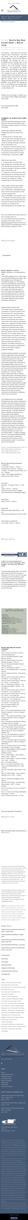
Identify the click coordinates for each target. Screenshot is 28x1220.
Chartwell (10, 994)
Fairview (10, 1001)
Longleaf (12, 1005)
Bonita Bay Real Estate (7, 989)
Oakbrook (4, 1010)
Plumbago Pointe (6, 1015)
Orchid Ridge (11, 1012)
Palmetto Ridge (20, 1012)
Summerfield (19, 1024)
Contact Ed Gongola (6, 1086)
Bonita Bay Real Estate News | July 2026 (13, 945)
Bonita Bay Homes (6, 1076)
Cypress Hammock (6, 998)
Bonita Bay (16, 47)
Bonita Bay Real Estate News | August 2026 (13, 1103)
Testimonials (4, 1082)
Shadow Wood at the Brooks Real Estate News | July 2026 (12, 1109)
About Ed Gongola (6, 1080)
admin (13, 49)
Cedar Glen (4, 994)
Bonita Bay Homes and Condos (9, 985)
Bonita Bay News (10, 910)
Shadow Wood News (6, 1022)
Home (3, 1072)
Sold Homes (4, 1084)
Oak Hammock (11, 1010)
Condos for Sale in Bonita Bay (14, 914)
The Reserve (4, 1028)
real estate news (15, 1015)
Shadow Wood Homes (7, 1074)
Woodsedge (4, 1031)
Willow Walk (12, 1028)
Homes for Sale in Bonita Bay (10, 918)
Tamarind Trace (21, 1026)
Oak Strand (4, 1012)
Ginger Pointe (17, 1001)
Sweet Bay (4, 1026)
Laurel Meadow (5, 1005)
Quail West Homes (6, 1078)
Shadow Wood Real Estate (8, 1024)
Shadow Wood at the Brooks (9, 971)
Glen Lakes (4, 1003)
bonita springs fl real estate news (10, 992)
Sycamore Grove (12, 1026)
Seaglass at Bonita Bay (8, 968)
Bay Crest (11, 982)
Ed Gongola (18, 916)
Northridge (21, 1008)
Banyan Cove (5, 982)
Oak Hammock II (20, 1010)
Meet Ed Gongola (6, 223)
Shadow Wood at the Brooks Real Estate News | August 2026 (12, 1096)
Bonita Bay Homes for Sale (8, 987)
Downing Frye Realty (7, 916)
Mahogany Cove (5, 1008)
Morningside (14, 1008)
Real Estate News (6, 965)
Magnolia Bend (20, 1005)
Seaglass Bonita (15, 920)
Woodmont (19, 1028)
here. (14, 217)
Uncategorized (5, 974)
